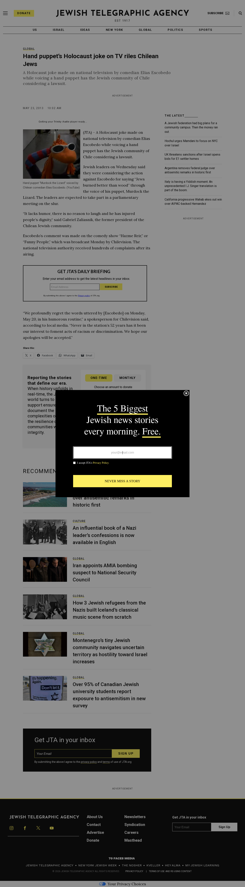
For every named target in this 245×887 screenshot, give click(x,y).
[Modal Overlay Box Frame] (122, 443)
